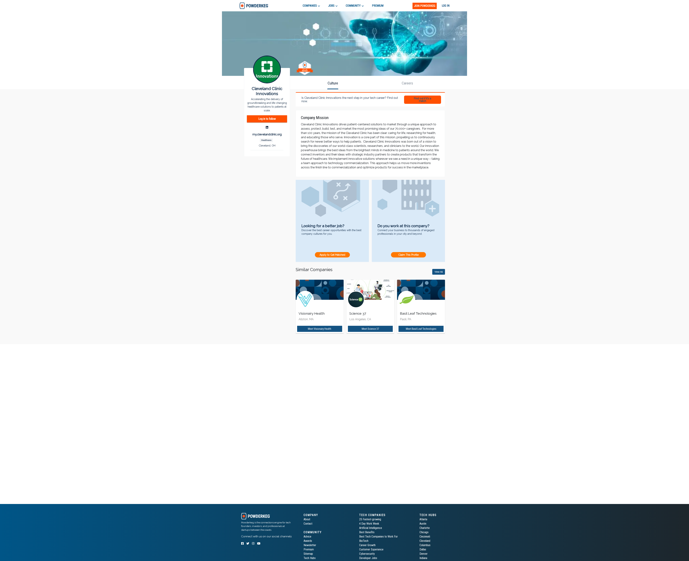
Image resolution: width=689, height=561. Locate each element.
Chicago (424, 532)
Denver (424, 553)
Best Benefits (366, 532)
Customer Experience (371, 549)
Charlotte (425, 528)
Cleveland (425, 541)
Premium (309, 549)
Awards (308, 541)
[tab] (254, 5)
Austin (423, 523)
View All (439, 272)
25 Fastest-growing (370, 519)
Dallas (423, 549)
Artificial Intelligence (370, 528)
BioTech (363, 541)
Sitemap (308, 553)
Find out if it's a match (422, 99)
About (307, 519)
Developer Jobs (368, 558)
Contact (308, 523)
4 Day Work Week (369, 523)
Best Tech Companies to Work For (378, 536)
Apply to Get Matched (332, 254)
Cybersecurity (367, 553)
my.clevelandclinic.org (267, 134)
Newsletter (310, 545)
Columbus (425, 545)
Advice (307, 536)
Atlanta (423, 519)
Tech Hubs (310, 558)
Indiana (423, 558)
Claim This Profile (408, 254)
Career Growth (367, 545)
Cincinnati (425, 536)
